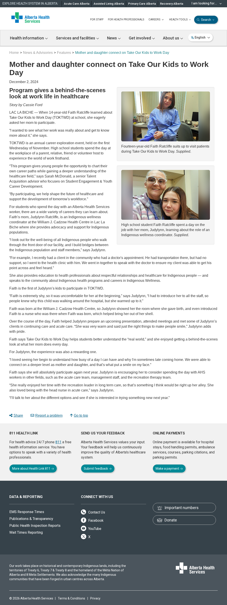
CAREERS (155, 19)
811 (58, 442)
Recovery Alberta (171, 3)
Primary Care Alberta (142, 3)
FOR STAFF (97, 19)
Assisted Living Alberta (109, 3)
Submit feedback (96, 468)
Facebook (95, 520)
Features (64, 52)
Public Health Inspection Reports (35, 525)
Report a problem (49, 415)
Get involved (140, 38)
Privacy (95, 598)
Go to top (81, 415)
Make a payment (168, 468)
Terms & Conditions (71, 598)
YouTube (94, 529)
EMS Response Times (26, 512)
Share (18, 415)
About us (171, 38)
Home (14, 52)
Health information (27, 38)
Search (206, 19)
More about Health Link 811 (31, 468)
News (112, 38)
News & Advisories (38, 52)
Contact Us (96, 512)
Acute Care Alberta (76, 3)
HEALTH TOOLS (178, 19)
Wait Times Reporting (26, 532)
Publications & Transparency (31, 519)
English (200, 37)
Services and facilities (76, 38)
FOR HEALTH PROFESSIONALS (126, 19)
